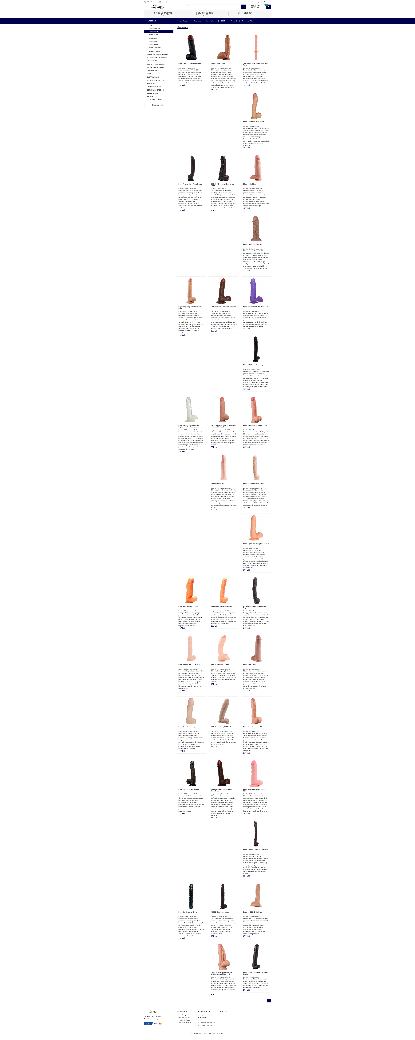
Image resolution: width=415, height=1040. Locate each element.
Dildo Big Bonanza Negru (187, 912)
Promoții (234, 21)
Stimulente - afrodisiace (157, 54)
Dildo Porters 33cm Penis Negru (190, 184)
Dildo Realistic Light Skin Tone (222, 727)
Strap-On (151, 83)
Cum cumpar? (257, 2)
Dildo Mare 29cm (249, 664)
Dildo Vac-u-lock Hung (186, 727)
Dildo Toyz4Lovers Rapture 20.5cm (256, 544)
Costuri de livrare (184, 1020)
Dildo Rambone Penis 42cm (253, 483)
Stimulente (197, 21)
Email (163, 2)
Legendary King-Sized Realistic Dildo (190, 307)
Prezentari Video (154, 100)
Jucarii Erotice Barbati (157, 57)
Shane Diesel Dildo (218, 63)
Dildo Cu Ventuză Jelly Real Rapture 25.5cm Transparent (188, 426)
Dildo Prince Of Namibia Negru (189, 63)
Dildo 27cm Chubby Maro (252, 244)
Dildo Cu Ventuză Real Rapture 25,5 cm (254, 790)
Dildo (149, 25)
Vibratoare (152, 61)
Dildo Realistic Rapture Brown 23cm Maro (222, 790)
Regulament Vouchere (207, 1015)
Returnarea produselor (208, 1025)
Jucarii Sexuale (183, 21)
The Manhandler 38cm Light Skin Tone (255, 64)
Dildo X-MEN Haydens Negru (253, 365)
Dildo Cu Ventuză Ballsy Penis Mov (256, 307)
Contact (267, 2)
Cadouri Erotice (154, 87)
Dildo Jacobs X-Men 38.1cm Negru (256, 849)
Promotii (151, 96)
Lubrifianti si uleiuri (156, 64)
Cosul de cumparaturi (207, 1022)
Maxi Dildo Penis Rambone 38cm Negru (255, 607)
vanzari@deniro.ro (158, 1019)
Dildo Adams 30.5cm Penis (188, 606)
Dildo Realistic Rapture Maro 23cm (223, 307)
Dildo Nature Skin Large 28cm (189, 664)
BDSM (149, 74)
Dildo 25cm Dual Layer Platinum (255, 425)
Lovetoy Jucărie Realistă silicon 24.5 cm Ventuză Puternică (223, 973)
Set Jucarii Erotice (155, 90)
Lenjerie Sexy (153, 70)
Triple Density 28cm (218, 483)
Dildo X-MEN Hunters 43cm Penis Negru (255, 973)
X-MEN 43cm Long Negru (220, 912)
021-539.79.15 (152, 2)
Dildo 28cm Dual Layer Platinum (255, 727)
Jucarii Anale (153, 77)
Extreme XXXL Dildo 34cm (252, 912)
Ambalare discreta (184, 1022)
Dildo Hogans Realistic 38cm (221, 606)
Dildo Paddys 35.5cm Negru (188, 789)
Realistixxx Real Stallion (220, 664)
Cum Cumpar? (183, 1015)
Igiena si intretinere (155, 67)
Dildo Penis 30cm (249, 184)
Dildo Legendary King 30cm (253, 121)
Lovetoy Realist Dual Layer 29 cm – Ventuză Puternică (223, 426)
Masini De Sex (152, 93)
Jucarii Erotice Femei (156, 80)
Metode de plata (184, 1017)
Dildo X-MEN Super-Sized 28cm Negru (222, 184)
